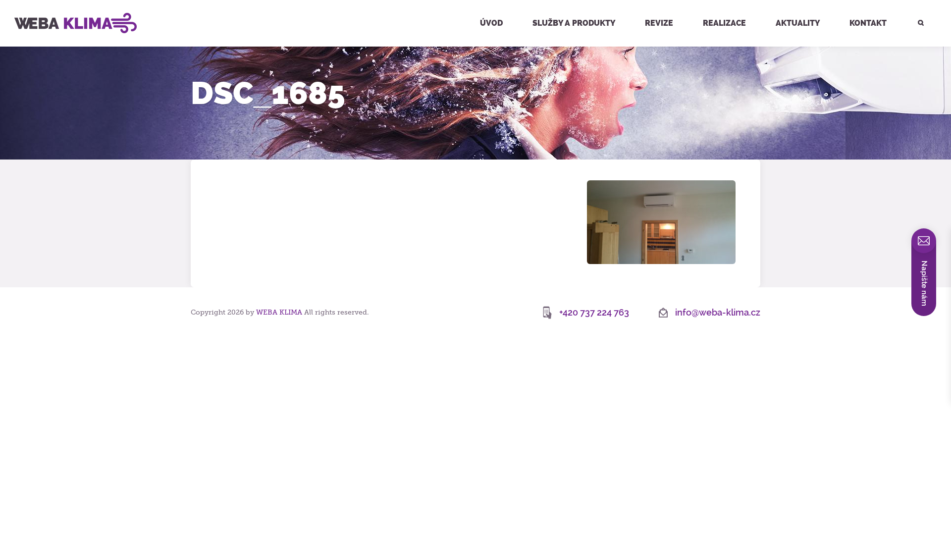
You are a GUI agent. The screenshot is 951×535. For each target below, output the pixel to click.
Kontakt (868, 23)
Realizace (724, 23)
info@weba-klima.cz (717, 312)
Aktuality (798, 23)
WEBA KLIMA (24, 4)
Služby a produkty (573, 23)
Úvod (491, 23)
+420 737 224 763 (594, 312)
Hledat (915, 1)
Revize (659, 23)
